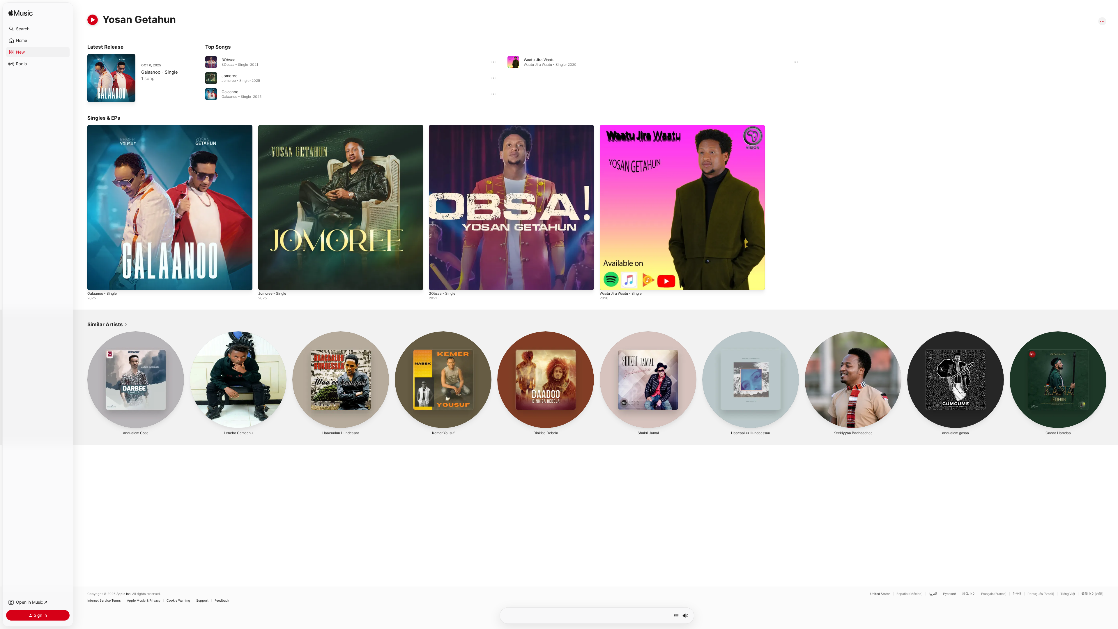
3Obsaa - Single (443, 127)
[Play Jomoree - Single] (265, 282)
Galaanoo (230, 91)
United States (880, 594)
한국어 (1017, 594)
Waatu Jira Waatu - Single (623, 127)
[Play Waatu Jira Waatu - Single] (607, 282)
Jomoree (230, 75)
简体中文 (968, 594)
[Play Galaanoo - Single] (94, 94)
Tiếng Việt (1067, 594)
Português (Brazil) (1040, 594)
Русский (949, 594)
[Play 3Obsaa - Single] (436, 282)
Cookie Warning (178, 600)
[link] (107, 324)
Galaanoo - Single (159, 72)
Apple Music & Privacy (143, 600)
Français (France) (993, 594)
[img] (20, 13)
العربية (933, 594)
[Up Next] (676, 616)
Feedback (222, 600)
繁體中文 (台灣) (1092, 594)
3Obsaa (228, 59)
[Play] (92, 20)
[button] (37, 29)
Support (202, 600)
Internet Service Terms (104, 600)
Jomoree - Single (273, 127)
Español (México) (909, 594)
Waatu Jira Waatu (539, 59)
